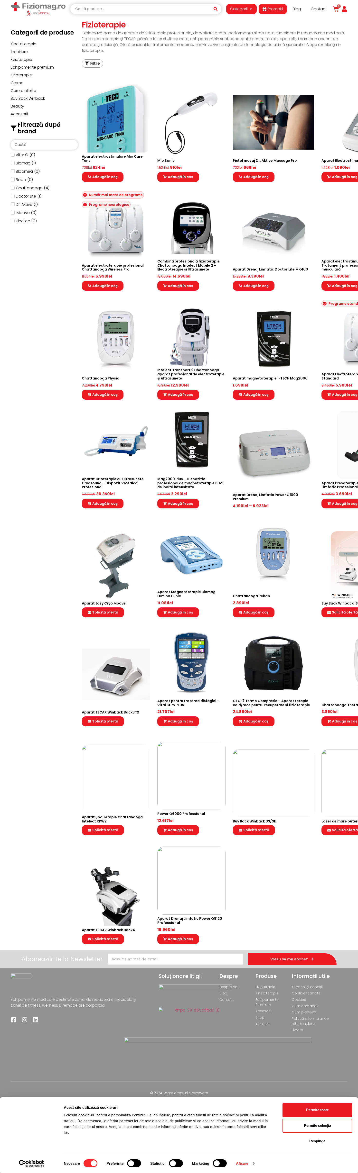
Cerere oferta (23, 90)
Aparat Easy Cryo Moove (104, 603)
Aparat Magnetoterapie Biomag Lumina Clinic (186, 593)
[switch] (134, 1163)
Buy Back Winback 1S (339, 603)
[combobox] (141, 9)
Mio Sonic (166, 160)
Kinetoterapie (23, 44)
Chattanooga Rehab (251, 596)
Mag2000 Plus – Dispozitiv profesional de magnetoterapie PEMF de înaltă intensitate (190, 483)
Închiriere (19, 51)
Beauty (17, 106)
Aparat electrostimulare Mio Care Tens (112, 158)
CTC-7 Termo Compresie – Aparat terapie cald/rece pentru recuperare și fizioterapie (271, 702)
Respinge (317, 1141)
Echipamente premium (32, 67)
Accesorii (19, 114)
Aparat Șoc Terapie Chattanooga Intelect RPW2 (112, 819)
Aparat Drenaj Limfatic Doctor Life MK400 (270, 269)
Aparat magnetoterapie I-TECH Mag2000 (270, 378)
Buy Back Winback (28, 98)
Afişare (242, 1163)
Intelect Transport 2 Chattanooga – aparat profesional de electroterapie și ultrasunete (191, 374)
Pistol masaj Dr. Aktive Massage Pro (265, 160)
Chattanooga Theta (339, 705)
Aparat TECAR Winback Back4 (108, 930)
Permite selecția (317, 1125)
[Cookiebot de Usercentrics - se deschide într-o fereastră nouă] (31, 1163)
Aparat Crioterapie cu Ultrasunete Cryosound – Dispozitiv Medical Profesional (113, 483)
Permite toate (317, 1110)
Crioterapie (21, 75)
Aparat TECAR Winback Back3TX (110, 712)
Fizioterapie (21, 59)
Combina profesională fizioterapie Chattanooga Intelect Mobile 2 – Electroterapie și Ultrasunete (188, 265)
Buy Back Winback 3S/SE (254, 821)
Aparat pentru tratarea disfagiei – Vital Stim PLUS (188, 702)
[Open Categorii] (251, 9)
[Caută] (217, 9)
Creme (17, 83)
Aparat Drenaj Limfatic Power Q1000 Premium (265, 496)
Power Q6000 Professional (181, 813)
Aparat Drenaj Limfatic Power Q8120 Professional (189, 920)
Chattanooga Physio (100, 378)
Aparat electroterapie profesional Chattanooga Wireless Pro (113, 267)
